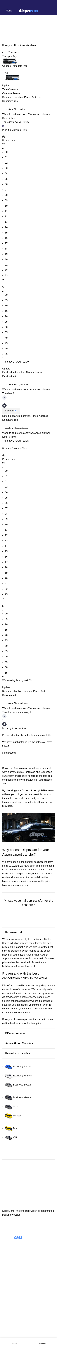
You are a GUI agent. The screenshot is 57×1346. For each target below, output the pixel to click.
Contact (6, 1300)
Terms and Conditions (14, 1305)
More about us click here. (15, 885)
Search (9, 411)
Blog (4, 1274)
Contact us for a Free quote (28, 918)
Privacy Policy (10, 1311)
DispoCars (8, 985)
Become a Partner (12, 1286)
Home (4, 33)
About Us (7, 1269)
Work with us (9, 1280)
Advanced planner (40, 114)
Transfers (13, 52)
